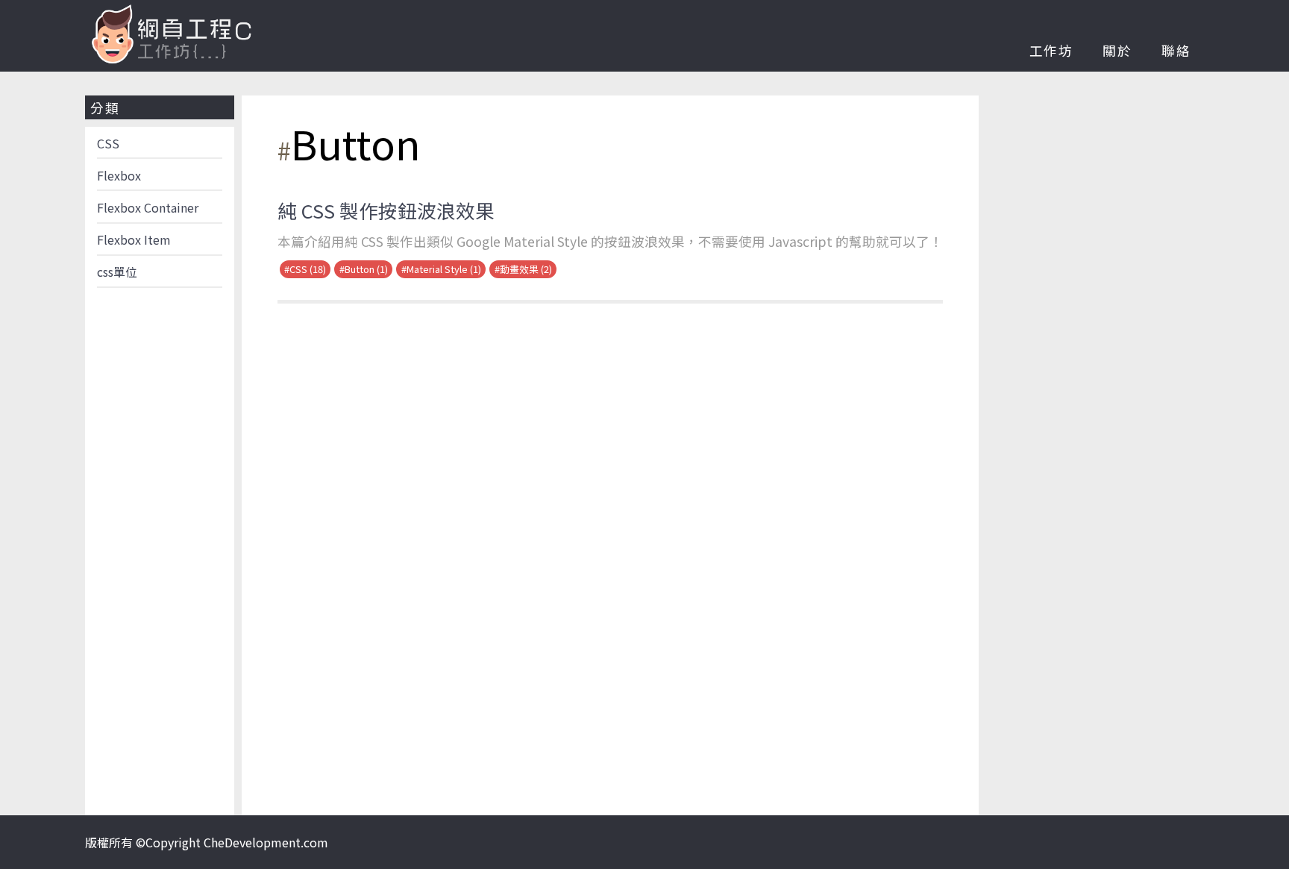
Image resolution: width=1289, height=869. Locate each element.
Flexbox (119, 175)
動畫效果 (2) (526, 269)
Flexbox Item (134, 239)
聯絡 (1176, 50)
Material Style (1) (444, 269)
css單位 (117, 271)
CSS (108, 143)
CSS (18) (307, 269)
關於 (1117, 50)
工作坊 (1051, 50)
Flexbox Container (147, 207)
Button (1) (366, 269)
